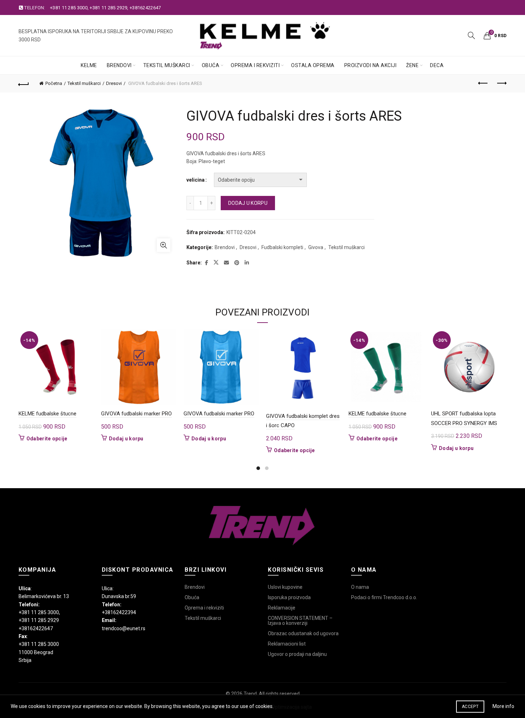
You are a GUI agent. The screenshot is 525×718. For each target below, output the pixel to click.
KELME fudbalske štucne (47, 413)
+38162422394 (119, 612)
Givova (315, 247)
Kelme (89, 65)
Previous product (483, 83)
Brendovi (119, 65)
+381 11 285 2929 (108, 7)
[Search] (471, 35)
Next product (501, 83)
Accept (470, 706)
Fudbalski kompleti (282, 247)
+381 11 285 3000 (69, 7)
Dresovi (114, 83)
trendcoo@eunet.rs (123, 628)
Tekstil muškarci (166, 65)
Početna (53, 83)
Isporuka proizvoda (289, 597)
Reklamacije (281, 608)
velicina (195, 180)
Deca (437, 65)
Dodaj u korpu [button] (126, 438)
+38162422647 (145, 7)
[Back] (24, 83)
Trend (250, 694)
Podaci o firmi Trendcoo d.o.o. (384, 597)
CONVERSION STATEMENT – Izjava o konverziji (300, 620)
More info (503, 706)
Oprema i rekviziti (255, 65)
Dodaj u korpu (248, 203)
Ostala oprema (313, 65)
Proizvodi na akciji (370, 65)
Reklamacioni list (287, 644)
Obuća (211, 65)
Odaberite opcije (47, 438)
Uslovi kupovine (285, 587)
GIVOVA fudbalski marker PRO (136, 413)
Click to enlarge (163, 245)
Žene (412, 65)
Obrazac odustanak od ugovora (303, 633)
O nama (360, 587)
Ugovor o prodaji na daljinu (297, 654)
